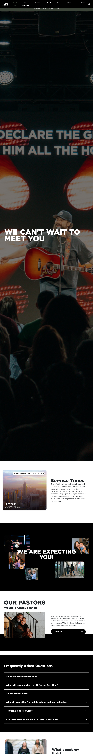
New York (10, 504)
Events (37, 3)
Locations (80, 3)
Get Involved (25, 4)
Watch (48, 3)
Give (58, 3)
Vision (68, 3)
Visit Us (15, 4)
